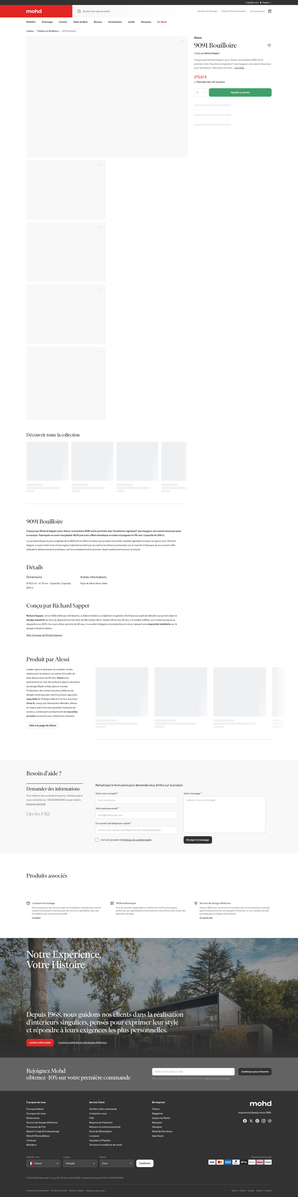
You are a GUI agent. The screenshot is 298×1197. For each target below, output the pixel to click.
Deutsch (259, 1190)
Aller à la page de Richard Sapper (44, 635)
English (242, 1190)
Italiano (235, 1190)
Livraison (36, 917)
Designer (157, 1126)
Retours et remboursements (104, 1126)
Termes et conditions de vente (105, 1144)
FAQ (91, 1118)
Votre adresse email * (107, 808)
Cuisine (63, 21)
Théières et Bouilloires (48, 31)
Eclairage (47, 21)
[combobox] (29, 1163)
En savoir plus (206, 917)
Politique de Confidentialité (37, 1190)
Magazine (157, 1113)
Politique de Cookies (59, 1190)
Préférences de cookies (95, 1190)
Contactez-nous (98, 1113)
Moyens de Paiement (100, 1122)
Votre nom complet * (106, 793)
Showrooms (33, 1118)
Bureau (98, 21)
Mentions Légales (76, 1190)
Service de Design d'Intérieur (42, 1122)
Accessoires (115, 21)
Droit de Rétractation (100, 1131)
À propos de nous (36, 1113)
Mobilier (31, 21)
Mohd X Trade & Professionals (42, 1131)
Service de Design (208, 11)
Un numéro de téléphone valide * (113, 823)
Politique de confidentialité (136, 839)
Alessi (198, 37)
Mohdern (31, 1144)
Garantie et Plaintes (100, 1140)
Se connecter (257, 11)
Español (268, 1190)
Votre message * (193, 793)
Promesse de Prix (36, 1126)
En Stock (162, 21)
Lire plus (239, 67)
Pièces (156, 1108)
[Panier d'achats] (270, 11)
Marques (146, 21)
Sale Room (158, 1135)
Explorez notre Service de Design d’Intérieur (83, 1042)
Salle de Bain (80, 21)
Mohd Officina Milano (38, 1135)
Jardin (131, 21)
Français (251, 1190)
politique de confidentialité (217, 1078)
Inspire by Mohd (161, 1118)
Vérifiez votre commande (103, 1108)
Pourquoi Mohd (34, 1108)
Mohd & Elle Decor (162, 1131)
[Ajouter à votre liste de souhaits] (269, 45)
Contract (31, 1140)
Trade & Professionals (233, 11)
